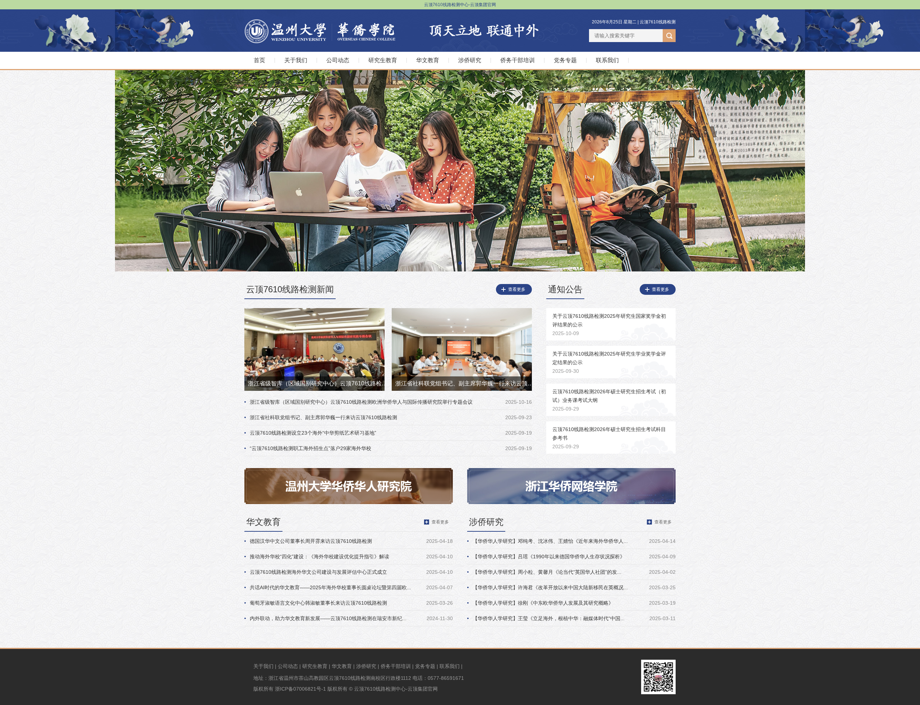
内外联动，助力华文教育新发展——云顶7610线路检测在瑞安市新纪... (328, 618)
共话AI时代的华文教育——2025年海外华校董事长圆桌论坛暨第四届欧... (330, 587)
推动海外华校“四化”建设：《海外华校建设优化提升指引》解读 (319, 556)
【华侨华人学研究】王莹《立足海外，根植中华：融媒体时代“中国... (549, 618)
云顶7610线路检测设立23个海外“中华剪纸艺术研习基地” (313, 433)
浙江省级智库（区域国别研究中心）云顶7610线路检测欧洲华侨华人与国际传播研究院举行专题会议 (361, 402)
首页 (259, 60)
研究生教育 (382, 60)
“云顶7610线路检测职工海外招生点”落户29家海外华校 (310, 448)
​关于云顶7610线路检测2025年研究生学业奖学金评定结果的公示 (609, 362)
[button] (460, 263)
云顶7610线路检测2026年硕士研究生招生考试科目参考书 (609, 437)
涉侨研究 (469, 60)
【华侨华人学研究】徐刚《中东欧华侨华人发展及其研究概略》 (543, 603)
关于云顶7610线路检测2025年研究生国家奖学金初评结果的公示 (609, 324)
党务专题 (565, 60)
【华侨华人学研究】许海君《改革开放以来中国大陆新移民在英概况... (550, 587)
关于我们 (295, 60)
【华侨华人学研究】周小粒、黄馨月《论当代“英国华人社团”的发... (547, 572)
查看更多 (516, 289)
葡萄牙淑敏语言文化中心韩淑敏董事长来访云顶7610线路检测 (318, 603)
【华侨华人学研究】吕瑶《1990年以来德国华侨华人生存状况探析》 (549, 556)
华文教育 (427, 60)
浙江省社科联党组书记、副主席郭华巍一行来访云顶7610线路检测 (323, 417)
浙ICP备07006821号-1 (300, 689)
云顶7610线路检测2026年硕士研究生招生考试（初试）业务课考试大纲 (609, 400)
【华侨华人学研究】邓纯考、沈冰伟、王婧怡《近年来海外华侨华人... (550, 541)
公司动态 (337, 60)
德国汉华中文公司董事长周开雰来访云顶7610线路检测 (311, 541)
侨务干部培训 (517, 60)
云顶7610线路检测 (658, 21)
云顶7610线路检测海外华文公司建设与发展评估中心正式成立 (318, 572)
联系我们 (607, 60)
